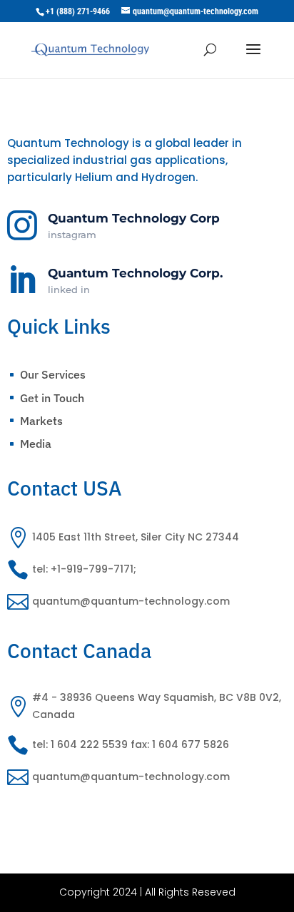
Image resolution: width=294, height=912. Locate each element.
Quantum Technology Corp (134, 218)
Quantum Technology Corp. (135, 273)
